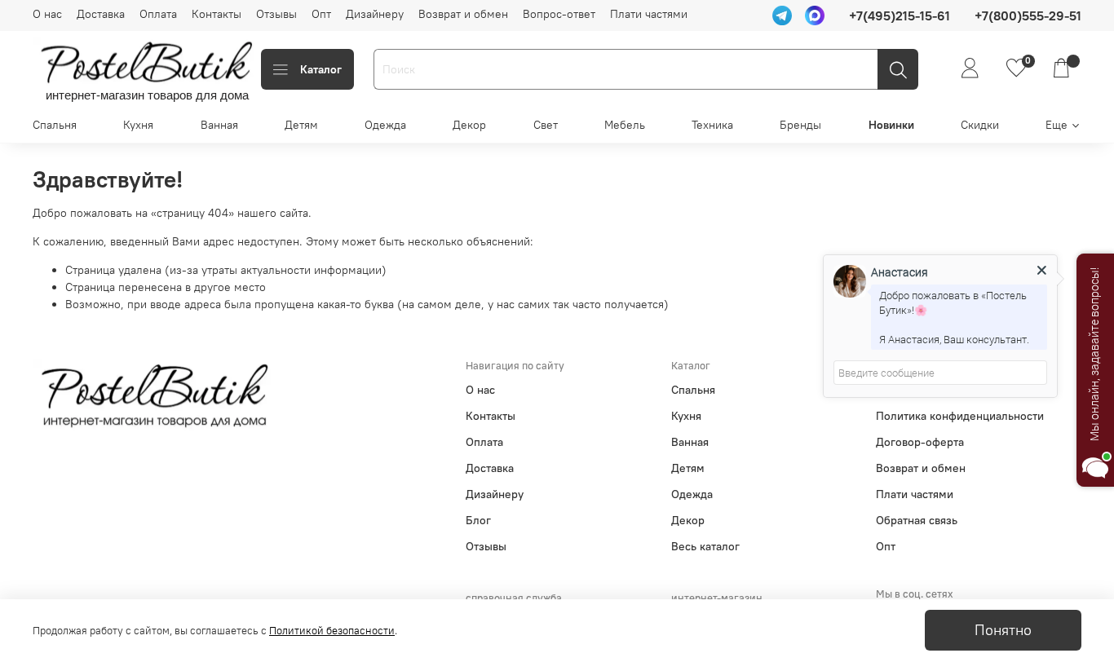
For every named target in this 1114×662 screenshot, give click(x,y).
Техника (712, 124)
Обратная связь (916, 520)
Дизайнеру (375, 14)
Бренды (800, 124)
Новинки (891, 124)
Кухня (138, 124)
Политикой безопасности (332, 631)
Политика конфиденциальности (960, 415)
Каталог (321, 69)
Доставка (101, 14)
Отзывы (276, 14)
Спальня (55, 124)
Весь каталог (705, 546)
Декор (469, 124)
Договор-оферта (920, 442)
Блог (478, 520)
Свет (545, 124)
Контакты (216, 14)
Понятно (1003, 630)
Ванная (219, 124)
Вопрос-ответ (559, 14)
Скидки (980, 124)
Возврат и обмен (463, 14)
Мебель (624, 124)
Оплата (158, 14)
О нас (47, 14)
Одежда (385, 124)
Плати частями (648, 14)
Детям (301, 124)
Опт (321, 14)
